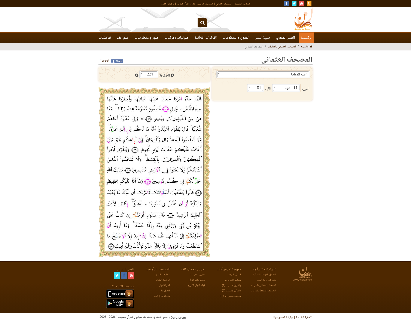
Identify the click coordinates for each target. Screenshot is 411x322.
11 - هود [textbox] (291, 88)
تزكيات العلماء (167, 4)
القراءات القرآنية (206, 38)
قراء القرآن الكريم (196, 285)
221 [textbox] (150, 75)
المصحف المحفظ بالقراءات (263, 291)
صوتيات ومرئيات (176, 38)
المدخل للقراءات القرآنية (264, 275)
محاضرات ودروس (232, 280)
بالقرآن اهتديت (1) (231, 285)
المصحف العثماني (224, 4)
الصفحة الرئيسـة (242, 4)
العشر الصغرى (285, 38)
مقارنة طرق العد (162, 296)
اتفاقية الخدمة (304, 317)
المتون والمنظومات (236, 38)
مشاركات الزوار (163, 275)
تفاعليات (105, 38)
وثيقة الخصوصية (283, 317)
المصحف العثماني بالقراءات (282, 46)
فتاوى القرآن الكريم (186, 4)
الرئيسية (306, 38)
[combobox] (263, 74)
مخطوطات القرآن (197, 280)
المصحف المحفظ (205, 4)
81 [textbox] (259, 88)
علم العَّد (122, 38)
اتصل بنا (165, 291)
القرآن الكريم (234, 275)
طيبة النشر (262, 38)
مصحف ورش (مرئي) (230, 296)
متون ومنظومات (197, 275)
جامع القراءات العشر (266, 280)
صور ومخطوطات (146, 38)
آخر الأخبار (164, 285)
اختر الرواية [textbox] (299, 75)
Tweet (104, 61)
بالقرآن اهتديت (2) (231, 291)
